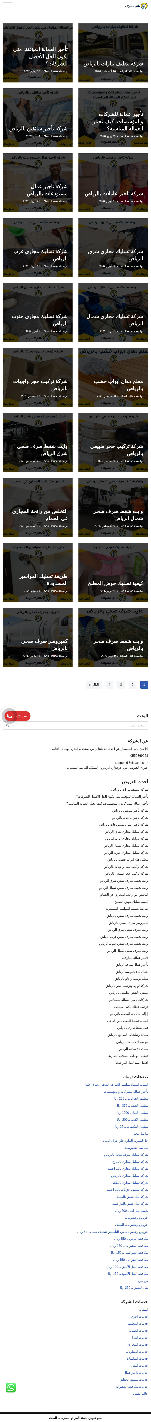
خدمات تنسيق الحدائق (134, 1379)
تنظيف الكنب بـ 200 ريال (132, 1119)
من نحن (143, 1280)
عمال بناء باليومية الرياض (131, 971)
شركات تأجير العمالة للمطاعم (128, 999)
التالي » (94, 684)
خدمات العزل (139, 1337)
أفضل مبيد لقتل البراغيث (132, 1062)
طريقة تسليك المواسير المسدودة (127, 908)
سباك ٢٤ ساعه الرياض (133, 1048)
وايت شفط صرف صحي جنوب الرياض (123, 943)
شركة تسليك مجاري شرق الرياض (126, 831)
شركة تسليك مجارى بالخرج (130, 1161)
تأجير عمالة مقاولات (135, 957)
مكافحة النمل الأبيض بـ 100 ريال (127, 1266)
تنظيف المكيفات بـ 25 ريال (130, 1126)
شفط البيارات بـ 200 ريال (131, 1210)
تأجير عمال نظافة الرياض (131, 964)
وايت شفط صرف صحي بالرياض (127, 915)
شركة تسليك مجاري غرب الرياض (126, 838)
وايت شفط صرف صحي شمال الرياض (123, 887)
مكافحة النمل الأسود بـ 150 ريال (127, 1273)
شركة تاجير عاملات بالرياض (114, 193)
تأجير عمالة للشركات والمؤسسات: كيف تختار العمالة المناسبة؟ (118, 121)
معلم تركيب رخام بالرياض (131, 978)
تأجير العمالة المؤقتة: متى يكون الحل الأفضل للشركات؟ (40, 56)
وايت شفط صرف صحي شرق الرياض (124, 880)
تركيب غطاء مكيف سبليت (131, 1006)
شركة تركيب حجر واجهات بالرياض (126, 866)
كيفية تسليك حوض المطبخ (115, 583)
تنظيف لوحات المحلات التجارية (128, 1055)
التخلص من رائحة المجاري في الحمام (124, 894)
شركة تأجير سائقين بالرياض (38, 128)
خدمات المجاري (137, 1344)
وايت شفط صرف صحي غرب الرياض (124, 936)
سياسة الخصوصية (136, 1147)
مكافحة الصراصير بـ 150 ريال (129, 1252)
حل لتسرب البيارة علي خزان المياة (125, 1140)
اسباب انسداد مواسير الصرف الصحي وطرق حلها (116, 1084)
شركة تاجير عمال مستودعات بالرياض (123, 824)
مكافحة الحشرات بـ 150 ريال (129, 1245)
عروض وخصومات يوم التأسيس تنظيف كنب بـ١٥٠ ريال (112, 1231)
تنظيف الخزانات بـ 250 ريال (130, 1098)
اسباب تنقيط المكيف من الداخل (127, 1020)
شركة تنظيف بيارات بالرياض (113, 64)
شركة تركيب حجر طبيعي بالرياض (126, 873)
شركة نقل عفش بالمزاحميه (130, 1203)
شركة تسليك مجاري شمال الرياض (126, 845)
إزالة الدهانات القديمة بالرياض (129, 1013)
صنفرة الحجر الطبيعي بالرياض (128, 992)
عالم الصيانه (140, 1393)
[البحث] (7, 725)
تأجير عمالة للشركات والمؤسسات (126, 1091)
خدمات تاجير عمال (136, 1372)
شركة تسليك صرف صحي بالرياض (126, 1154)
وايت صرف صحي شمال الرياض (127, 950)
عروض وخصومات (136, 1217)
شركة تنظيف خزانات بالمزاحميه (127, 1189)
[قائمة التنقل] (7, 6)
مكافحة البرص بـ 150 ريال (131, 1238)
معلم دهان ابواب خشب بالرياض (127, 859)
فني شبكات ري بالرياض (132, 1027)
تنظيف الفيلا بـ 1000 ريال (131, 1112)
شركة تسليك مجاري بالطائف (129, 1182)
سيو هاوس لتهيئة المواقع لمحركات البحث (75, 1417)
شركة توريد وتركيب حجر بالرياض (126, 985)
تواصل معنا (141, 1133)
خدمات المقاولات (137, 1351)
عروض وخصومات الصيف (131, 1224)
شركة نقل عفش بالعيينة (132, 1196)
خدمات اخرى (139, 1316)
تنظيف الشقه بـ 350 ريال (132, 1105)
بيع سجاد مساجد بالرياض (132, 1042)
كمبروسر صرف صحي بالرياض (128, 922)
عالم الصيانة (126, 71)
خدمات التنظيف (137, 1323)
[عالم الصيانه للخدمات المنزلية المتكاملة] (136, 6)
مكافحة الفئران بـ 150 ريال (130, 1259)
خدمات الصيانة (138, 1330)
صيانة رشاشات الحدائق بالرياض (127, 1034)
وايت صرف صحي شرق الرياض (128, 929)
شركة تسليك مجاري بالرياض (129, 1175)
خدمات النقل (139, 1365)
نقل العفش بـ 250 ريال (133, 1287)
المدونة (143, 1309)
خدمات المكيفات (137, 1358)
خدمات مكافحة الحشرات (131, 1386)
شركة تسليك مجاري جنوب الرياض (126, 852)
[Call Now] (9, 716)
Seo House (51, 71)
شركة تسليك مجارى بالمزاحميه (128, 1168)
